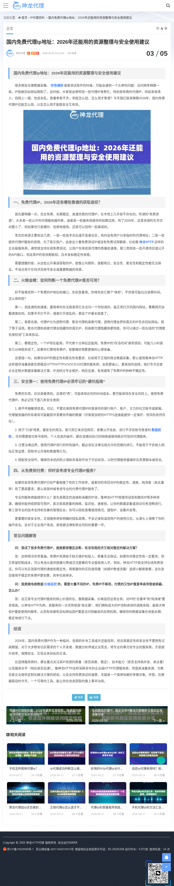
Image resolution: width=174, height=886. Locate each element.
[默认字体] (162, 28)
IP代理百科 (37, 17)
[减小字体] (158, 28)
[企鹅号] (166, 857)
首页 (24, 17)
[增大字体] (166, 28)
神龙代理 (27, 53)
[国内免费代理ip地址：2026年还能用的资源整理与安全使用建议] (87, 152)
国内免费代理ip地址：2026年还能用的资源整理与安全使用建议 (90, 17)
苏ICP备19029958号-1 (20, 849)
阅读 (80, 697)
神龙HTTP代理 (35, 842)
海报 (95, 697)
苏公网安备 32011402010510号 (55, 849)
